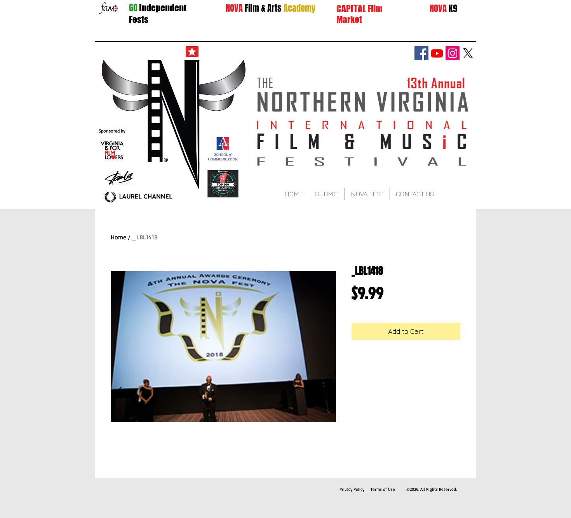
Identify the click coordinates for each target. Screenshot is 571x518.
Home (118, 237)
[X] (468, 53)
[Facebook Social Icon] (421, 53)
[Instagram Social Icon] (453, 53)
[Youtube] (437, 53)
